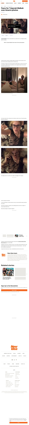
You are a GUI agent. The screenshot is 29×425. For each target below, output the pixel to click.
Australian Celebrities (9, 6)
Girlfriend (16, 271)
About (5, 248)
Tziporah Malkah (3, 38)
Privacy (8, 248)
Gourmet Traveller (9, 270)
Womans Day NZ (17, 259)
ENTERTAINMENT (14, 240)
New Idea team (5, 14)
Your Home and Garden (8, 261)
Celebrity (5, 6)
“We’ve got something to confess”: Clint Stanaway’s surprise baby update (22, 168)
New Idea (16, 261)
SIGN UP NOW (14, 222)
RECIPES (3, 240)
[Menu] (1, 1)
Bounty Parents (8, 271)
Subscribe (17, 248)
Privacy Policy (13, 224)
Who (16, 260)
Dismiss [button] (18, 422)
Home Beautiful (7, 259)
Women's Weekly (8, 266)
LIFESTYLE (20, 240)
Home (2, 6)
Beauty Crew (17, 270)
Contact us (23, 248)
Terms (13, 248)
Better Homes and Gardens (9, 260)
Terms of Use (17, 224)
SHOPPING (8, 240)
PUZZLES (24, 240)
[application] (14, 26)
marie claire (17, 266)
